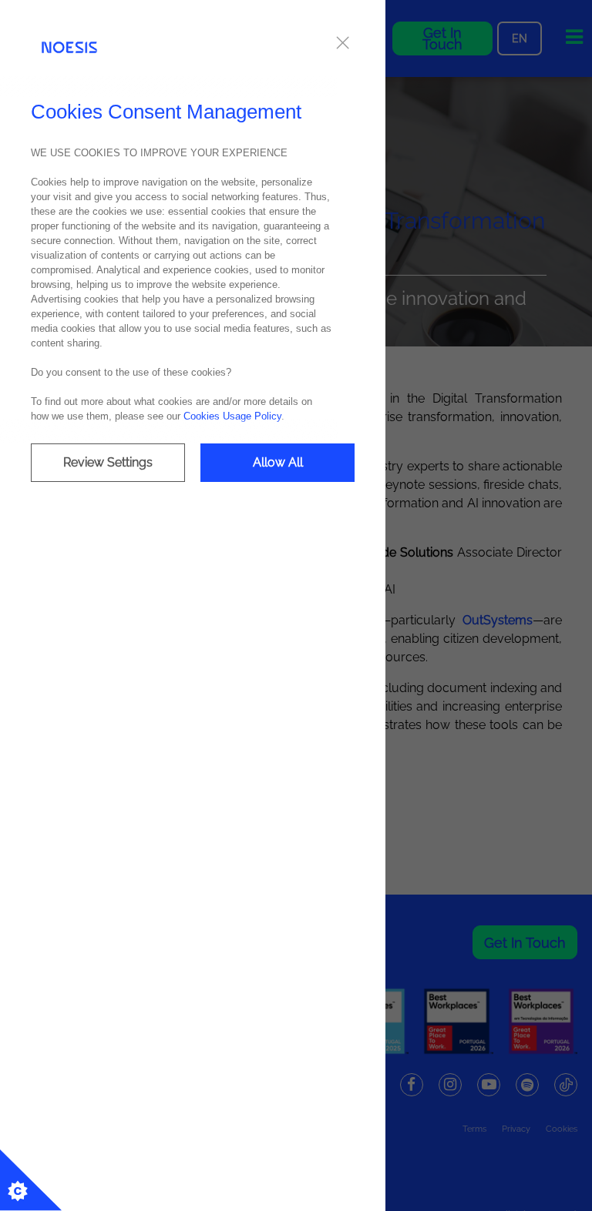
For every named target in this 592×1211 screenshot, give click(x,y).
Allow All (278, 462)
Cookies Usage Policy (232, 416)
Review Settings (108, 462)
